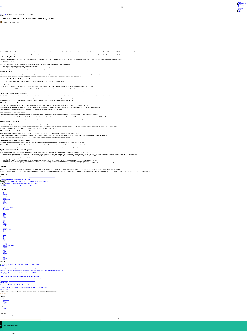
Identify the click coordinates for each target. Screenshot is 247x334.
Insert (13, 333)
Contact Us (5, 303)
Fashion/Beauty (6, 209)
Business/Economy (6, 199)
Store (4, 250)
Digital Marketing (6, 203)
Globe (4, 220)
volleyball (5, 258)
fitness (4, 215)
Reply (1, 330)
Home (239, 2)
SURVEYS (5, 251)
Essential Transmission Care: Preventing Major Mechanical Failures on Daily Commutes (19, 185)
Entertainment (241, 5)
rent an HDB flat (13, 74)
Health (239, 9)
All (3, 192)
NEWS (4, 236)
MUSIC (4, 235)
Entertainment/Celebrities (8, 207)
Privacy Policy (5, 302)
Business (240, 4)
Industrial (4, 226)
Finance (4, 214)
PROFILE (5, 243)
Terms (4, 301)
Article (4, 193)
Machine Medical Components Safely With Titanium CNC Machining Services (21, 183)
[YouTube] (10, 316)
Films (4, 213)
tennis (4, 254)
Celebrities (5, 200)
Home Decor (5, 224)
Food (4, 216)
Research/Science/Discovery (8, 245)
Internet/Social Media (7, 229)
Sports (239, 11)
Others (4, 237)
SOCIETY (5, 247)
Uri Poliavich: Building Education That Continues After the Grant (42, 177)
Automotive (5, 195)
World (4, 259)
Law (3, 231)
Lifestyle (4, 233)
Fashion (4, 208)
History (4, 222)
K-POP (4, 230)
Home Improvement (7, 225)
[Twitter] (7, 316)
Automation (5, 194)
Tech (4, 252)
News (239, 6)
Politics (4, 239)
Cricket (4, 202)
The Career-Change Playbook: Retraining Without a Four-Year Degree (15, 179)
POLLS (4, 242)
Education (5, 205)
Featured (4, 211)
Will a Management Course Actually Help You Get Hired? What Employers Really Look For (29, 181)
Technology (240, 8)
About (4, 298)
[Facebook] (1, 316)
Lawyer (4, 232)
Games (4, 218)
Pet (3, 238)
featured (4, 210)
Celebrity (4, 201)
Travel (239, 10)
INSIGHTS (5, 228)
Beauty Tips (5, 196)
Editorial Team (6, 300)
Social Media (5, 246)
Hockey (4, 223)
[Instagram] (4, 316)
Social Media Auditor (242, 3)
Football (4, 217)
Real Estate (5, 244)
